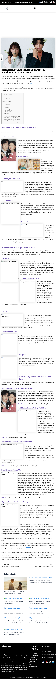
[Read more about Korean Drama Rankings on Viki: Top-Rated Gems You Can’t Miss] (38, 608)
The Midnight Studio (8, 111)
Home (35, 653)
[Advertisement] (28, 23)
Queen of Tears (7, 98)
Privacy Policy (35, 659)
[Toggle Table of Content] (20, 95)
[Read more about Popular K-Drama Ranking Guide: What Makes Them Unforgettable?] (13, 629)
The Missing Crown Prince (10, 109)
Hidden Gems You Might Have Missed (10, 106)
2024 (31, 83)
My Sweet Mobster (8, 110)
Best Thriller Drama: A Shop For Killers (12, 117)
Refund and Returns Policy (33, 665)
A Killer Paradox (8, 103)
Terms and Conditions (32, 662)
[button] (34, 8)
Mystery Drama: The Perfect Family (11, 122)
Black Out (7, 107)
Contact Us (34, 657)
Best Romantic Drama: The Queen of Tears (12, 116)
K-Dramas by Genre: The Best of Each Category (12, 114)
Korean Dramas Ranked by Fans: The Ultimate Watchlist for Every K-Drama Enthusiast (14, 622)
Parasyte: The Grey (7, 101)
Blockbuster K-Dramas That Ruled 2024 (11, 97)
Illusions (28, 547)
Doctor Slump (7, 100)
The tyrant (7, 113)
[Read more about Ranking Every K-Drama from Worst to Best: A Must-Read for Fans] (39, 598)
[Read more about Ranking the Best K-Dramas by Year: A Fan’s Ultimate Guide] (13, 598)
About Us (35, 655)
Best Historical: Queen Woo (10, 120)
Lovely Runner (7, 104)
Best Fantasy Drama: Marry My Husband (12, 119)
